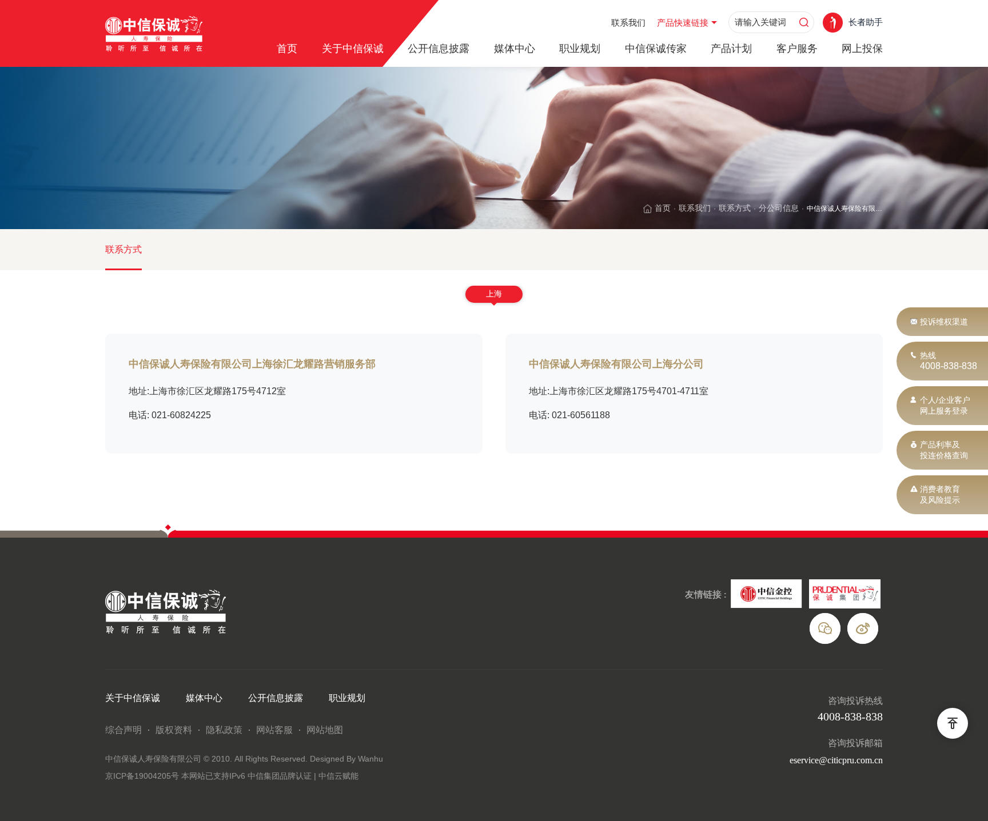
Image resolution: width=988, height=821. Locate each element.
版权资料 (174, 730)
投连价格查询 (944, 455)
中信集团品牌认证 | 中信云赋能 (303, 775)
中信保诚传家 (656, 48)
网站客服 (274, 730)
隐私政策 (224, 730)
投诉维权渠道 (944, 321)
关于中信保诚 (353, 48)
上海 (494, 293)
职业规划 (579, 48)
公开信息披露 (438, 48)
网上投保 (862, 48)
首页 (287, 48)
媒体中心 (514, 48)
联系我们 (628, 22)
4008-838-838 (948, 366)
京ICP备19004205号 (143, 775)
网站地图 (324, 730)
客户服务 (797, 48)
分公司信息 (779, 208)
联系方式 (735, 208)
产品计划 (731, 48)
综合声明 (123, 730)
